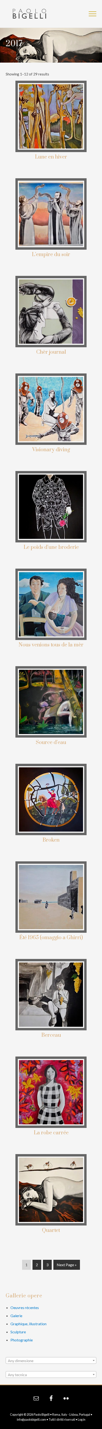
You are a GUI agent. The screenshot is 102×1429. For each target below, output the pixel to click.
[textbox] (51, 1360)
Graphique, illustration (28, 1323)
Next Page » (66, 1266)
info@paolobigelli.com (31, 1419)
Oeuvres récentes (24, 1307)
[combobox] (51, 1360)
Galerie (16, 1315)
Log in (81, 1419)
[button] (92, 14)
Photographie (21, 1340)
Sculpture (18, 1332)
